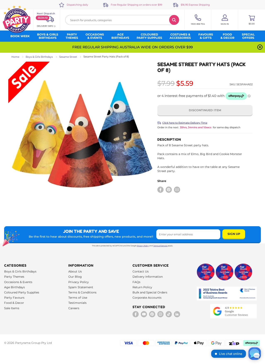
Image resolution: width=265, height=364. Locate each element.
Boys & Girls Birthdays (39, 56)
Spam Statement (80, 287)
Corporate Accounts (146, 297)
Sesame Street (68, 56)
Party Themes (14, 276)
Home (15, 56)
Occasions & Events (18, 282)
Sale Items (11, 308)
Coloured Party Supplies (21, 292)
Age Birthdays (14, 287)
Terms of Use (77, 297)
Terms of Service (160, 246)
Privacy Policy (143, 246)
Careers (73, 308)
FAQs (136, 282)
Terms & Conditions (82, 292)
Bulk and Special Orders (149, 292)
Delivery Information (147, 276)
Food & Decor (14, 303)
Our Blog (75, 276)
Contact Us (140, 271)
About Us (75, 271)
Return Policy (142, 287)
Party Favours (14, 297)
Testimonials (77, 303)
